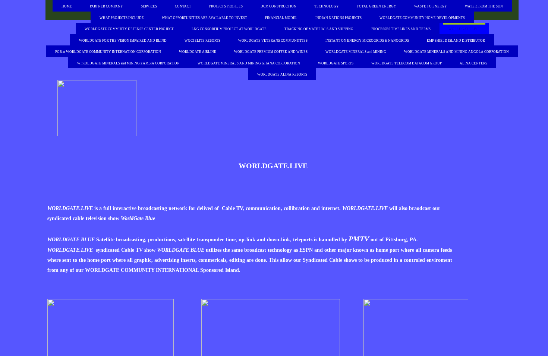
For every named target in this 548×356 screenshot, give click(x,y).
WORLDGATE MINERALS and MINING (355, 52)
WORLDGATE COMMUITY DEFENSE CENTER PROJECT (129, 29)
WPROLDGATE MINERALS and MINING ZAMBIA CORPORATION (128, 63)
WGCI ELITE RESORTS (202, 40)
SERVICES (149, 6)
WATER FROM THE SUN (484, 6)
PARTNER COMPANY (106, 6)
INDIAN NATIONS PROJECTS (338, 18)
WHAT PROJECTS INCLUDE (122, 18)
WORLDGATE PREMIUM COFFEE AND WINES (271, 52)
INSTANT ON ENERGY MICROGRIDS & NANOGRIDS (367, 40)
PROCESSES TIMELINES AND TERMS (401, 29)
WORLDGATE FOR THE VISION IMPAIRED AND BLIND (123, 40)
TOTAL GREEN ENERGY (376, 6)
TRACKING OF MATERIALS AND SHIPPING (318, 29)
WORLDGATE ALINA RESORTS (282, 74)
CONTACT (183, 6)
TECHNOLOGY (326, 6)
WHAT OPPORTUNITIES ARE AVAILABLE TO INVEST (204, 18)
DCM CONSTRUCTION (278, 6)
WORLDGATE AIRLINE (197, 52)
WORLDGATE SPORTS (335, 63)
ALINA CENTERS (473, 63)
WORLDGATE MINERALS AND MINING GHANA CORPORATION (249, 63)
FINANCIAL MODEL (281, 18)
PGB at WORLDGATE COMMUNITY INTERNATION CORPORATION (108, 52)
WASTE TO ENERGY (430, 6)
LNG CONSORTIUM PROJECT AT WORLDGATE (229, 29)
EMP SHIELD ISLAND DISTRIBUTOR (456, 40)
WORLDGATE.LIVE (464, 29)
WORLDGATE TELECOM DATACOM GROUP (406, 63)
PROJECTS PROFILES (226, 6)
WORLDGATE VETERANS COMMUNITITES (273, 40)
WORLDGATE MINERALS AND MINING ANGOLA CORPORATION (456, 52)
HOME (67, 6)
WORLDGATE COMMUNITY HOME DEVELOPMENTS (422, 18)
